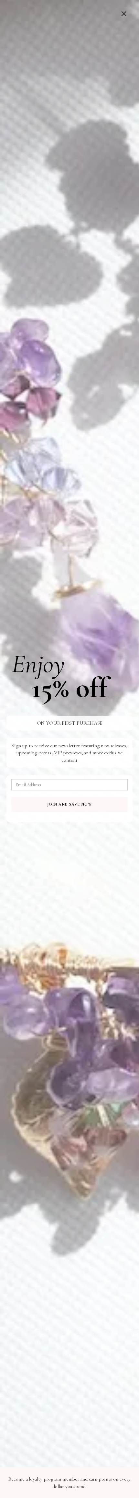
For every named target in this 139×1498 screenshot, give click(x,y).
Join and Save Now (69, 804)
